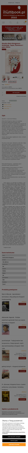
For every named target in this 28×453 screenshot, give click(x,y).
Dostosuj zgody (14, 440)
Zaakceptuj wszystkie (14, 444)
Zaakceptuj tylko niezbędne (14, 436)
